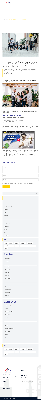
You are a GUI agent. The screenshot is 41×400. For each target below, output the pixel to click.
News (7, 19)
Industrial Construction (8, 223)
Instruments (23, 368)
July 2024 (7, 272)
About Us (4, 381)
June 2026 (7, 264)
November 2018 (8, 289)
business (10, 243)
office (17, 245)
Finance (5, 218)
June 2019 (7, 283)
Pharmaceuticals (24, 377)
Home (3, 19)
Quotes (5, 232)
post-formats (23, 245)
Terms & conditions (6, 388)
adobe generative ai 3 (9, 305)
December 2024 (8, 269)
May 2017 (7, 295)
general (6, 245)
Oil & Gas (5, 229)
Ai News (5, 203)
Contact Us (4, 383)
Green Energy (6, 220)
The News (4, 386)
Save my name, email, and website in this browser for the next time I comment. (18, 183)
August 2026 (7, 258)
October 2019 (7, 281)
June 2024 (7, 275)
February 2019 (7, 286)
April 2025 (7, 266)
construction (23, 243)
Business (5, 212)
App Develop (6, 209)
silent (34, 245)
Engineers (23, 370)
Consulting (6, 215)
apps (6, 243)
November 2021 (8, 278)
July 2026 (7, 261)
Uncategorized (6, 235)
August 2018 (7, 292)
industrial (12, 245)
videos (6, 248)
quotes (29, 245)
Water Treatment (24, 375)
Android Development (8, 206)
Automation (23, 372)
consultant (30, 243)
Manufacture (6, 226)
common (16, 243)
